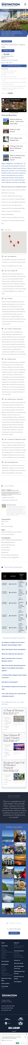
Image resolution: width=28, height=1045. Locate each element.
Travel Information (19, 951)
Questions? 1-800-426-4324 (14, 65)
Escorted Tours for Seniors (19, 977)
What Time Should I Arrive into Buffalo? (14, 649)
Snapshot (3, 956)
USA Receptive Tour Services (19, 972)
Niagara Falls (15, 60)
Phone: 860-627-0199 (7, 1008)
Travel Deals (4, 986)
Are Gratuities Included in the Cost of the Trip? (14, 688)
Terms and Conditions (18, 955)
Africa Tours (3, 966)
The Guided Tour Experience (19, 946)
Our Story (15, 944)
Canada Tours (4, 969)
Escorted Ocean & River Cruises (7, 952)
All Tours (3, 947)
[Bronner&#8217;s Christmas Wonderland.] (20, 908)
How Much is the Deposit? (10, 682)
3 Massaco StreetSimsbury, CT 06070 (6, 1001)
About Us (16, 943)
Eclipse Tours (3, 958)
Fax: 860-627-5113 (6, 1010)
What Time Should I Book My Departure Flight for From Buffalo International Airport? (13, 668)
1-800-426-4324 (8, 10)
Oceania (3, 972)
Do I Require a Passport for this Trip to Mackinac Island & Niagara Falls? (13, 644)
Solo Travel (3, 953)
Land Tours (3, 949)
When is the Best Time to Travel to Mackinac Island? (12, 660)
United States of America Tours (7, 975)
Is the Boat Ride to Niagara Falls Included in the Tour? (14, 676)
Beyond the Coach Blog (6, 979)
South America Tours (5, 973)
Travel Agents (17, 981)
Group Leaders (5, 983)
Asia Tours (3, 967)
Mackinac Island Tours (6, 60)
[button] (18, 243)
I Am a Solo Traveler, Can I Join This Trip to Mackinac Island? (14, 695)
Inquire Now (14, 933)
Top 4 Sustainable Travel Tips (19, 967)
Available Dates (8, 50)
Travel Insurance (17, 954)
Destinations (4, 964)
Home (2, 31)
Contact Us (17, 960)
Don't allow (23, 1043)
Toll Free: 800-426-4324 (7, 1006)
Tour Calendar (5, 961)
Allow (17, 1043)
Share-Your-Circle (18, 963)
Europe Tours (3, 970)
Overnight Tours (16, 31)
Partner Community (17, 947)
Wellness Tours (4, 955)
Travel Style (8, 31)
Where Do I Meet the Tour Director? (13, 654)
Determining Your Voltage (18, 957)
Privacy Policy (16, 952)
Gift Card (3, 988)
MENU (25, 5)
